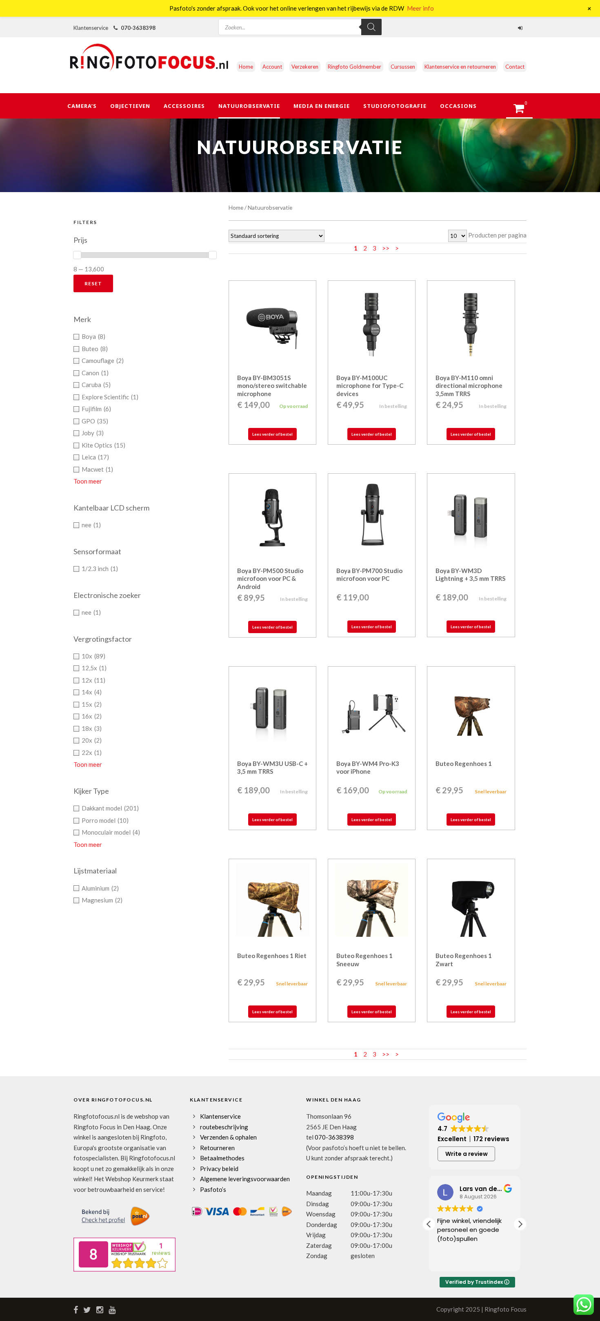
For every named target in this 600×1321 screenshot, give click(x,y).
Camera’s (82, 106)
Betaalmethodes (222, 1158)
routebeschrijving (224, 1127)
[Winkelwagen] (522, 111)
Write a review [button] (466, 1154)
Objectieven (130, 106)
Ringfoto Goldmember (354, 66)
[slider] (77, 255)
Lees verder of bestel (272, 434)
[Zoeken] (371, 27)
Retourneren (217, 1147)
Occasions (458, 106)
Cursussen (403, 66)
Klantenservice (220, 1116)
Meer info (420, 8)
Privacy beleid (219, 1168)
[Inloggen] (521, 28)
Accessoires (184, 106)
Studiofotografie (395, 106)
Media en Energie (321, 106)
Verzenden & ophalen (228, 1137)
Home (246, 66)
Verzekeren (304, 66)
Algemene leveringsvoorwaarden (245, 1178)
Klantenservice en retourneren (460, 66)
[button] (520, 1224)
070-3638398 (138, 28)
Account (272, 66)
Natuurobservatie (249, 106)
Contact (514, 66)
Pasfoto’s (213, 1189)
